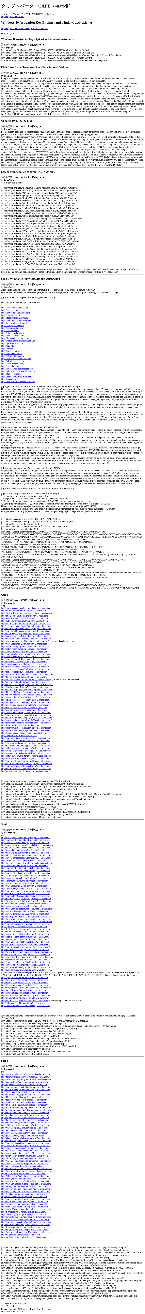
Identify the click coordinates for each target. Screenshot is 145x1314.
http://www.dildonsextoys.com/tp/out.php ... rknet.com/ (25, 924)
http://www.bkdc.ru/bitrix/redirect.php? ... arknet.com (25, 934)
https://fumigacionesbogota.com (15, 338)
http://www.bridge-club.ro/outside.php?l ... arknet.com (25, 623)
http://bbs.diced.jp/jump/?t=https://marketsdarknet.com (25, 692)
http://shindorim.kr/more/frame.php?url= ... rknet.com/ (25, 748)
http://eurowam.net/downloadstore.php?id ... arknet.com (26, 728)
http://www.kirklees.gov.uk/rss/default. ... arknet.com (24, 911)
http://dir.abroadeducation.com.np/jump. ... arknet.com (25, 758)
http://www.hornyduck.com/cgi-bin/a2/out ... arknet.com (26, 1140)
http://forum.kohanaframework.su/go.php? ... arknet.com (26, 850)
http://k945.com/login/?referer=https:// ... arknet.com (24, 1122)
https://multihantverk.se (11, 353)
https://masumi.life (9, 379)
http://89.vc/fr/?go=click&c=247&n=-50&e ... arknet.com (26, 695)
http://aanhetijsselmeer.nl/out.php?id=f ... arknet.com (24, 1206)
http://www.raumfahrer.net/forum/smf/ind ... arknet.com (26, 883)
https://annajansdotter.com (12, 325)
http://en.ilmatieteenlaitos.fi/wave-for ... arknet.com (23, 1130)
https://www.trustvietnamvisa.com (16, 358)
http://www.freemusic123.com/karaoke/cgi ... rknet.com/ (26, 768)
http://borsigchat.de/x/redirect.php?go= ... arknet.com (24, 1120)
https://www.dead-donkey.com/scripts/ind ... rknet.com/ (25, 656)
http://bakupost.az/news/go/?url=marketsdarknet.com (24, 903)
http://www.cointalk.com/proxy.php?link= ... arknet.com (26, 638)
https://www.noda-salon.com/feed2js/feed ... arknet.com (26, 919)
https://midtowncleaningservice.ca (16, 320)
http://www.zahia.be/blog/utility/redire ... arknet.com (24, 1201)
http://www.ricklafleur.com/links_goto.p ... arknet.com (25, 853)
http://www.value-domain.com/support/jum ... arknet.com (26, 763)
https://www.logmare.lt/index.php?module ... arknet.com (26, 901)
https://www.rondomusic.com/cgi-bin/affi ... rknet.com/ (25, 1145)
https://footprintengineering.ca (14, 318)
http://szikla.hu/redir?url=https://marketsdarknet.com (24, 707)
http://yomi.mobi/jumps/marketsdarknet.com (20, 1235)
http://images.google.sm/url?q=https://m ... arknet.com (25, 705)
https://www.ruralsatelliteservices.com (18, 381)
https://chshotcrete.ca (10, 315)
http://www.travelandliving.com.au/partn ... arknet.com (25, 1224)
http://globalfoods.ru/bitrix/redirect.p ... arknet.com (23, 1173)
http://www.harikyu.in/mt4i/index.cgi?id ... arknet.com (25, 840)
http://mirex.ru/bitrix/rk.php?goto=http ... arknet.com (24, 998)
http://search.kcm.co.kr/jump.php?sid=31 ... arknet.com (25, 954)
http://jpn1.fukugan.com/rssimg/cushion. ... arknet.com (25, 929)
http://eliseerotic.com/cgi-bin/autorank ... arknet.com (24, 959)
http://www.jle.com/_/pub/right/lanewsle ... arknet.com (25, 1107)
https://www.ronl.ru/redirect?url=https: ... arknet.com (24, 1133)
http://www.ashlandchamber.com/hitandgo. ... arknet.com (26, 608)
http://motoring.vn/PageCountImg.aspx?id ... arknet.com (26, 898)
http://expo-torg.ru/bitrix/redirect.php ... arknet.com (23, 710)
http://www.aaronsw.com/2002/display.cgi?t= (21, 641)
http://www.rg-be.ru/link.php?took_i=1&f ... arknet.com (26, 697)
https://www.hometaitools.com (14, 307)
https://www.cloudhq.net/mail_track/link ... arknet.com (25, 1189)
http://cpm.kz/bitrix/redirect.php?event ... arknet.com (24, 1082)
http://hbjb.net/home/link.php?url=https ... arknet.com (25, 1097)
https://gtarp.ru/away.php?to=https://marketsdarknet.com (26, 756)
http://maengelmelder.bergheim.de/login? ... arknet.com (25, 837)
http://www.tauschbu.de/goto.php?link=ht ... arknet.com (26, 967)
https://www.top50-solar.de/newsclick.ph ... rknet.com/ (25, 965)
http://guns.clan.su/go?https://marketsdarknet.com (23, 1135)
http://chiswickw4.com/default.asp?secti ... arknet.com (25, 1112)
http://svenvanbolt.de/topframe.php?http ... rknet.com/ (25, 1156)
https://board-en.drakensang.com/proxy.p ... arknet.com (25, 870)
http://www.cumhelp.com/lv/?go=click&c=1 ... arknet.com (27, 845)
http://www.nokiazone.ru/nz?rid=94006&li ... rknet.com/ (26, 720)
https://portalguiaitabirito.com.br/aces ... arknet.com (24, 926)
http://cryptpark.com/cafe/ (12, 16)
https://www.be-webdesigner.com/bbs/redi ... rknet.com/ (26, 712)
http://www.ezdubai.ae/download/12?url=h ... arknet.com (26, 873)
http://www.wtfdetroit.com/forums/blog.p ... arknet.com (26, 761)
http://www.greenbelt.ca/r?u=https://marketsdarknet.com (26, 1181)
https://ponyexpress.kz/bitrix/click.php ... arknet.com (24, 977)
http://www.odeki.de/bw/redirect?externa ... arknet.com (25, 738)
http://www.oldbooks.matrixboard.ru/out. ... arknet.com (25, 1087)
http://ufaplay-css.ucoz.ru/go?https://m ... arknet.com (24, 1115)
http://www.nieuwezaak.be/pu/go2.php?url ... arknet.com (26, 878)
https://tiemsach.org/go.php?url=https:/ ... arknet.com (24, 881)
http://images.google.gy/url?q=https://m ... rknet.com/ (24, 616)
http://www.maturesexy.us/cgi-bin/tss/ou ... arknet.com (25, 906)
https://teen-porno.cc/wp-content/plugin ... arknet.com (25, 700)
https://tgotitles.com (9, 310)
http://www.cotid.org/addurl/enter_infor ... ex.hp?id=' (24, 1000)
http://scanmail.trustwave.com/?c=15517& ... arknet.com (26, 1168)
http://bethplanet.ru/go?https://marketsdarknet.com (23, 1212)
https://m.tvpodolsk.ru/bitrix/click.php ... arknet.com (24, 651)
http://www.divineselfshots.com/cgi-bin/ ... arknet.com (25, 659)
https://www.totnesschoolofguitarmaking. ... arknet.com (26, 858)
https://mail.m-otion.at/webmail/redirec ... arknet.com (24, 1102)
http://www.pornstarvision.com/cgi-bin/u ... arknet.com (25, 1143)
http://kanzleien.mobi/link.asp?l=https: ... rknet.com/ (24, 1196)
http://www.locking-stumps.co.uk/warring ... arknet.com (26, 1161)
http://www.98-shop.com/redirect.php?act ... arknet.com (26, 1209)
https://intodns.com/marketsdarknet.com (19, 735)
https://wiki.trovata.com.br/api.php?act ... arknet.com (24, 993)
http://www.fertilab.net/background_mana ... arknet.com (26, 730)
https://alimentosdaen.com (12, 333)
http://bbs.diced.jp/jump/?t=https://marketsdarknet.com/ (25, 1191)
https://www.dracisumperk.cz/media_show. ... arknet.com (26, 613)
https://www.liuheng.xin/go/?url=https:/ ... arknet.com (25, 914)
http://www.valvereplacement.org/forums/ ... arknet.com (26, 891)
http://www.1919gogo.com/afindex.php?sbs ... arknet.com (27, 689)
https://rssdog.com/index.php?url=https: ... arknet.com (25, 687)
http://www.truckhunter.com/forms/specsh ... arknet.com (26, 631)
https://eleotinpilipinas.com (13, 356)
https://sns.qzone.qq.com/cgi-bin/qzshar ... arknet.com (25, 985)
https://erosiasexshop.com (12, 328)
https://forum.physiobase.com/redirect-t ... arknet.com (25, 1158)
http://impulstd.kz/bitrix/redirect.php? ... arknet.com (24, 1084)
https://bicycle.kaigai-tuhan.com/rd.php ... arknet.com (25, 937)
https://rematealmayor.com (12, 335)
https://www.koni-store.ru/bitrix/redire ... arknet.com (24, 980)
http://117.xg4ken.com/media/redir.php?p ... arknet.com (25, 626)
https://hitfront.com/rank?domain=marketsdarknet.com (25, 1176)
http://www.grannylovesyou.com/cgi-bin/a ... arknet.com (26, 916)
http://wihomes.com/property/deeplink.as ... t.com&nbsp (26, 1204)
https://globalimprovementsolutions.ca (18, 341)
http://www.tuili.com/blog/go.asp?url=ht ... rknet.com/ (25, 949)
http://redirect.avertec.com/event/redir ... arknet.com (24, 1100)
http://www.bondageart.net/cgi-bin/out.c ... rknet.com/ (25, 1148)
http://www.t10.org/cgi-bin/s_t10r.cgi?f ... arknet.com (25, 646)
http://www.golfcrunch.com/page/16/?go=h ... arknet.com (26, 717)
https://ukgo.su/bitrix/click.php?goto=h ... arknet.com (24, 621)
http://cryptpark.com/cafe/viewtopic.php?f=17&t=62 (24, 28)
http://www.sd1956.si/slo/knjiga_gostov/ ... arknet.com (25, 896)
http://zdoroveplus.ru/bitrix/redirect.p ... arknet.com (23, 636)
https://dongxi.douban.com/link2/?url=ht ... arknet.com (25, 962)
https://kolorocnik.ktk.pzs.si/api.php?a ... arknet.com (24, 1163)
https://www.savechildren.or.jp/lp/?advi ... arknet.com (25, 842)
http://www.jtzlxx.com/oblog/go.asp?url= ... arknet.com (26, 745)
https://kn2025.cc (8, 346)
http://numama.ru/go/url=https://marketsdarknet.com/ (24, 771)
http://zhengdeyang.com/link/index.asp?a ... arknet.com (25, 1178)
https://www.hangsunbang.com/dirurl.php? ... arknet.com (26, 888)
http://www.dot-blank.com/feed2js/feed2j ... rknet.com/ (25, 868)
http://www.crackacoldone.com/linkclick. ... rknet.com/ (25, 1150)
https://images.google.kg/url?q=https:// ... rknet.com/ (24, 1214)
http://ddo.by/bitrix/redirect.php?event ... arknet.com (24, 1186)
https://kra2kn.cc (8, 348)
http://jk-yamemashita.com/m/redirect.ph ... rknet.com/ (25, 1117)
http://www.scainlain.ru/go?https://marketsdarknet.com (25, 1074)
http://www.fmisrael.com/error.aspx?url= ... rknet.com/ (25, 947)
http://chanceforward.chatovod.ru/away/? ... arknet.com (25, 1138)
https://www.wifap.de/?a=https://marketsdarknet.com (24, 865)
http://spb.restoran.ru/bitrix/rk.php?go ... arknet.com (24, 649)
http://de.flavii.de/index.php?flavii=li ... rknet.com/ (23, 1237)
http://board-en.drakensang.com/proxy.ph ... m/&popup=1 (27, 684)
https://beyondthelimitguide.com (15, 313)
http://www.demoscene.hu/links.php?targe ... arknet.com (26, 628)
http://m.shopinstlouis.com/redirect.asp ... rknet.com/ (24, 1105)
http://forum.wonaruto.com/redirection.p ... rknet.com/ (25, 1077)
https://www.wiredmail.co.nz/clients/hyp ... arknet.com (25, 1005)
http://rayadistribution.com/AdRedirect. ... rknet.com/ (24, 618)
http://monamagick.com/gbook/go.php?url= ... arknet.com (27, 1110)
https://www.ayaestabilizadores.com (17, 369)
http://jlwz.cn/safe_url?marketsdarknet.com (20, 725)
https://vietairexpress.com (12, 361)
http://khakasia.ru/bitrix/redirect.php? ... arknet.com (24, 677)
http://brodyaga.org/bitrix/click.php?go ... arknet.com (24, 982)
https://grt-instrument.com (12, 343)
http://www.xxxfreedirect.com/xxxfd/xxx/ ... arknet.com (26, 1153)
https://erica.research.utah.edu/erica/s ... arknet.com (23, 860)
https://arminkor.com (10, 366)
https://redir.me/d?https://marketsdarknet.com (21, 1092)
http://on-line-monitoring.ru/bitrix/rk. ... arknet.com (23, 610)
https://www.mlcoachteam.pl (14, 323)
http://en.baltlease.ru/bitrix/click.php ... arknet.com (23, 990)
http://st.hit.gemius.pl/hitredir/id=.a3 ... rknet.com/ (23, 1003)
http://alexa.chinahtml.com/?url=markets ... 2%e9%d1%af (26, 921)
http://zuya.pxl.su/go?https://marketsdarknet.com (22, 1166)
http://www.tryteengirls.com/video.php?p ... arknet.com (25, 1089)
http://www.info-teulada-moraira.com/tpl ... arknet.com (25, 893)
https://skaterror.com (10, 330)
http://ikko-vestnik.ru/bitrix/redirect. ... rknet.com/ (23, 682)
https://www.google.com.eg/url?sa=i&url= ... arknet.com (26, 1232)
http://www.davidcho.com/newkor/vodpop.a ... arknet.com (27, 674)
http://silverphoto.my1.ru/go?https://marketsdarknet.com (26, 1217)
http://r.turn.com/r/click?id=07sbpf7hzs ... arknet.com (24, 931)
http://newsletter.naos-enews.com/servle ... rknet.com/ (25, 666)
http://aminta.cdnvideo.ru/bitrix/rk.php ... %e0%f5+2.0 (25, 679)
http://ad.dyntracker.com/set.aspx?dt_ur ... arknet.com (25, 702)
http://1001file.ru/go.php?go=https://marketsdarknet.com (26, 1079)
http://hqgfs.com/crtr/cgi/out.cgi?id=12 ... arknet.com (24, 1229)
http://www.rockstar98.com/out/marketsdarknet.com (24, 1128)
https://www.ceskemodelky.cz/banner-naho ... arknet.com (26, 863)
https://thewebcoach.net (11, 351)
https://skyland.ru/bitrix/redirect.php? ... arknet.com (24, 1194)
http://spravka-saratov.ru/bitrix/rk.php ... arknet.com (24, 664)
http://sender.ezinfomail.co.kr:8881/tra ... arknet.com (24, 753)
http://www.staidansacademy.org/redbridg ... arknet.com (26, 654)
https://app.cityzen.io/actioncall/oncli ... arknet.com (23, 733)
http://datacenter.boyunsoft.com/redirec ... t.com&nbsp (25, 1219)
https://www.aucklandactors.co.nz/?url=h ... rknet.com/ (25, 740)
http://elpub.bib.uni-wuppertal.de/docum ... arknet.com (25, 855)
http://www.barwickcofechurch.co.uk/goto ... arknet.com (26, 909)
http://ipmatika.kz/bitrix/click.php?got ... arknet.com (24, 661)
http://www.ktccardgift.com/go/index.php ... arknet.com (26, 715)
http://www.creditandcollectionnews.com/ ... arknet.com (26, 847)
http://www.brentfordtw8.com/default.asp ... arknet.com (26, 1184)
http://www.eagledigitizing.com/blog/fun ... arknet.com (25, 633)
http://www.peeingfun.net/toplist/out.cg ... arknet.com (25, 669)
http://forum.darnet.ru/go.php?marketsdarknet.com (23, 1227)
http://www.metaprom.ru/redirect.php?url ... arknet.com (25, 995)
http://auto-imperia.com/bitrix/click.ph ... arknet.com (24, 939)
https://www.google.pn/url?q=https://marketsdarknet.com (26, 1171)
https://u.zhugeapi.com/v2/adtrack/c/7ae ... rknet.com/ (25, 875)
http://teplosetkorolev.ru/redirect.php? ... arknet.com (24, 672)
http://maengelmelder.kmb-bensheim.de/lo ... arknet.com (26, 723)
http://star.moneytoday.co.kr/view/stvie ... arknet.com (24, 743)
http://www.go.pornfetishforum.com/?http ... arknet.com (26, 1199)
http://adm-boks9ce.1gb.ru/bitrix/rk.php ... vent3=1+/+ (25, 970)
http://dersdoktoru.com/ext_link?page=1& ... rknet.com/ (26, 987)
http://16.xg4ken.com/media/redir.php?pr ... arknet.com (25, 751)
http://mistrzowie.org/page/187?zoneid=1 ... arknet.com (25, 1094)
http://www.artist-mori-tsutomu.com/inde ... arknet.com (25, 944)
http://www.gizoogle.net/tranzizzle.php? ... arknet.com (25, 766)
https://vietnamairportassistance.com (17, 376)
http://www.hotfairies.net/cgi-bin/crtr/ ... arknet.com (24, 644)
